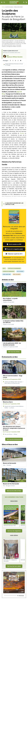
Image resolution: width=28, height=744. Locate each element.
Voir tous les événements (14, 439)
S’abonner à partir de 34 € (15, 254)
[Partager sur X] (13, 61)
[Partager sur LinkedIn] (16, 61)
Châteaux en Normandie (14, 268)
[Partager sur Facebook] (10, 61)
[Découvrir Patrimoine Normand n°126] (14, 217)
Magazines (14, 501)
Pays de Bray (20, 271)
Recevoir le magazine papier (15, 249)
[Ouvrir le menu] (2, 2)
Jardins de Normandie (8, 271)
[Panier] (26, 2)
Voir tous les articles (14, 351)
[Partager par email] (21, 61)
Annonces (21, 595)
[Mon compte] (24, 2)
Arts (4, 268)
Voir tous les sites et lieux (14, 490)
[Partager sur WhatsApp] (18, 61)
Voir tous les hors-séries (14, 566)
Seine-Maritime (7, 274)
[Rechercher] (4, 2)
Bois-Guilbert (16, 274)
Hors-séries (14, 535)
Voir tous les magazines (14, 531)
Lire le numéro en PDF (15, 244)
